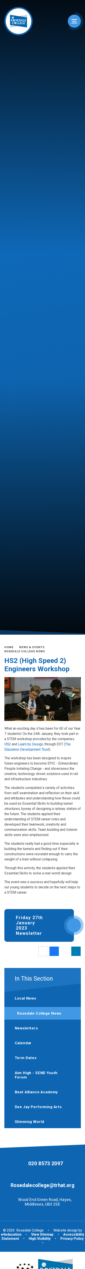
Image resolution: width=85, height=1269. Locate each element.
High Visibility (40, 1239)
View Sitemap (42, 1234)
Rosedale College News (24, 651)
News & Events (31, 647)
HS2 (7, 744)
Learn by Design (30, 744)
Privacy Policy (72, 1239)
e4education (11, 1234)
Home (9, 647)
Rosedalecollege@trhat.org (42, 1185)
